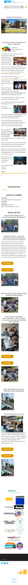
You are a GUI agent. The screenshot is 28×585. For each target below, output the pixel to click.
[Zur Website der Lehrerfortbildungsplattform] (20, 530)
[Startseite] (14, 1)
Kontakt (14, 579)
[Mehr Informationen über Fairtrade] (10, 545)
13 (23, 32)
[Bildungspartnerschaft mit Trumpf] (20, 500)
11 (20, 32)
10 (18, 32)
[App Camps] (10, 530)
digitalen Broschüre (6, 72)
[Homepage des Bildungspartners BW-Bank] (9, 513)
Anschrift (14, 581)
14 (25, 32)
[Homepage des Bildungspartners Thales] (9, 507)
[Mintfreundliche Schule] (14, 492)
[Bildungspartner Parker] (19, 507)
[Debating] (19, 513)
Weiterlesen (9, 264)
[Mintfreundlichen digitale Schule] (9, 500)
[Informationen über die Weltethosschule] (20, 522)
